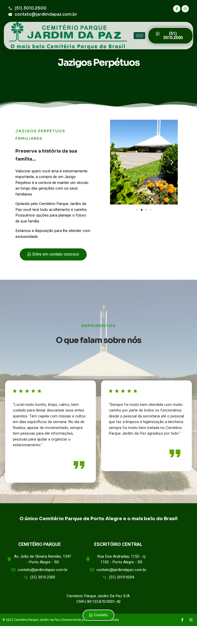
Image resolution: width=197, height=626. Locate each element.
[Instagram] (185, 8)
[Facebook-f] (176, 8)
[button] (170, 35)
